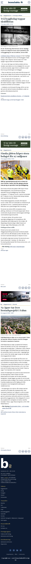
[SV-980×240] (15, 9)
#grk (7, 250)
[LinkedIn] (17, 550)
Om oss (3, 526)
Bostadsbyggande (5, 511)
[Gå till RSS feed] (29, 137)
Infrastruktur (4, 497)
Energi (2, 491)
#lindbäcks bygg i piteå (7, 99)
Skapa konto (4, 544)
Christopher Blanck (6, 450)
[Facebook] (10, 550)
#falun (13, 412)
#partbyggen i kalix (18, 99)
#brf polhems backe (6, 412)
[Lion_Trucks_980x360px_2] (15, 296)
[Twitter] (20, 550)
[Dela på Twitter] (22, 137)
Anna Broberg (4, 136)
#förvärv (3, 250)
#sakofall (3, 414)
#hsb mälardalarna (21, 412)
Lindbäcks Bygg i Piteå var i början (10, 56)
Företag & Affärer (17, 15)
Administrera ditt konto (6, 542)
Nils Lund (3, 286)
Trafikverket (4, 507)
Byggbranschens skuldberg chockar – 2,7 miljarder (15, 96)
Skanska (3, 503)
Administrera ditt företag (7, 536)
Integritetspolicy (10, 554)
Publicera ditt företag (6, 534)
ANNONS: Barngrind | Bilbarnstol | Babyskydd (12, 518)
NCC (2, 505)
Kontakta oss (4, 528)
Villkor (16, 554)
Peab (2, 509)
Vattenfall (3, 514)
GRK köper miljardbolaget (17, 246)
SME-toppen (4, 520)
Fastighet (3, 493)
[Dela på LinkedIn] (25, 137)
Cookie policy (22, 554)
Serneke (3, 516)
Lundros (6, 477)
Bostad (15, 304)
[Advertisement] (15, 117)
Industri (2, 495)
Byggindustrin (7, 15)
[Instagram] (14, 550)
